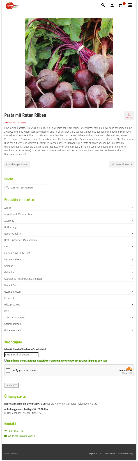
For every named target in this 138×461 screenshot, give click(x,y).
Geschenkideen (12, 291)
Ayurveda (9, 220)
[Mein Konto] (112, 5)
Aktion (8, 207)
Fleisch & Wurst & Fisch (17, 253)
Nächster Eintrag (120, 164)
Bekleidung (10, 227)
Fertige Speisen (12, 259)
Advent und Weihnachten (18, 214)
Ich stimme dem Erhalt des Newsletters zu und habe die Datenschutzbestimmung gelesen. (57, 360)
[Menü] (130, 5)
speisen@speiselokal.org (21, 435)
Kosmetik (9, 298)
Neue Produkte (12, 233)
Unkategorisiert (12, 330)
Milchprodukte (12, 304)
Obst (6, 311)
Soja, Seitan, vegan (14, 317)
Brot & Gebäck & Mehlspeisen (20, 240)
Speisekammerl (12, 324)
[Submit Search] (7, 188)
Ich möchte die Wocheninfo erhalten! (25, 349)
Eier (6, 246)
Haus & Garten (12, 285)
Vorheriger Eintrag (18, 164)
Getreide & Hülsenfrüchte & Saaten (23, 278)
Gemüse (8, 265)
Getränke (9, 272)
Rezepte (23, 122)
